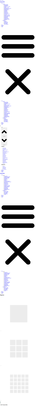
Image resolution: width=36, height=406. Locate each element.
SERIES (4, 101)
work (2, 3)
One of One (5, 14)
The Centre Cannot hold (7, 111)
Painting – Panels (4, 167)
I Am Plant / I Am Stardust (7, 6)
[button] (18, 64)
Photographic (5, 21)
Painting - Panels (6, 22)
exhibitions (2, 25)
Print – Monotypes (4, 169)
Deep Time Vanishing (6, 7)
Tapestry (5, 118)
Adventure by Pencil (6, 18)
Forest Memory (6, 10)
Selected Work (5, 103)
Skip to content (1, 0)
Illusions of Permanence (7, 116)
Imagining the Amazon (6, 9)
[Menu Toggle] (0, 125)
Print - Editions (6, 23)
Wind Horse (5, 19)
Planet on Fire (5, 12)
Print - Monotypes (6, 121)
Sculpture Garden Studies (7, 113)
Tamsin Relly (2, 1)
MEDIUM (4, 20)
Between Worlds (6, 4)
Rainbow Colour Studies (7, 15)
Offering (5, 104)
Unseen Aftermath (6, 102)
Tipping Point (5, 11)
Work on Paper (6, 120)
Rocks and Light (6, 16)
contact (2, 26)
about (2, 122)
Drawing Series (6, 115)
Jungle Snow (5, 108)
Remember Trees (6, 17)
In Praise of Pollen (6, 109)
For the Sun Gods (6, 13)
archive (2, 123)
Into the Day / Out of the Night (7, 8)
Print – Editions (4, 168)
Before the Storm (6, 106)
